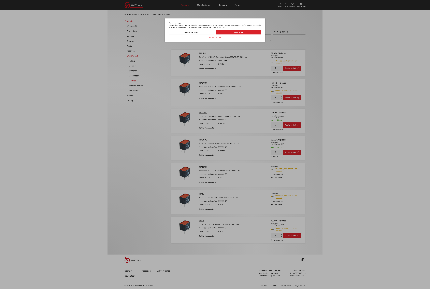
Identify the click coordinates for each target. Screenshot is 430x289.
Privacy (211, 37)
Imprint (218, 37)
